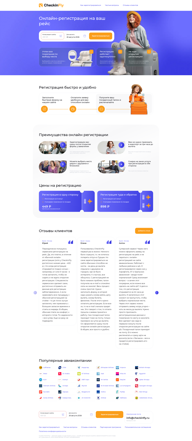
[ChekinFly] (51, 5)
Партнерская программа (110, 427)
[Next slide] (156, 292)
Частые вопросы (112, 5)
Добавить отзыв (144, 231)
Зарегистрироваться (101, 36)
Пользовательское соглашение (138, 427)
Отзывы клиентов (130, 5)
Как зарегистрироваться (90, 5)
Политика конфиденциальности (52, 431)
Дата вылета (70, 34)
